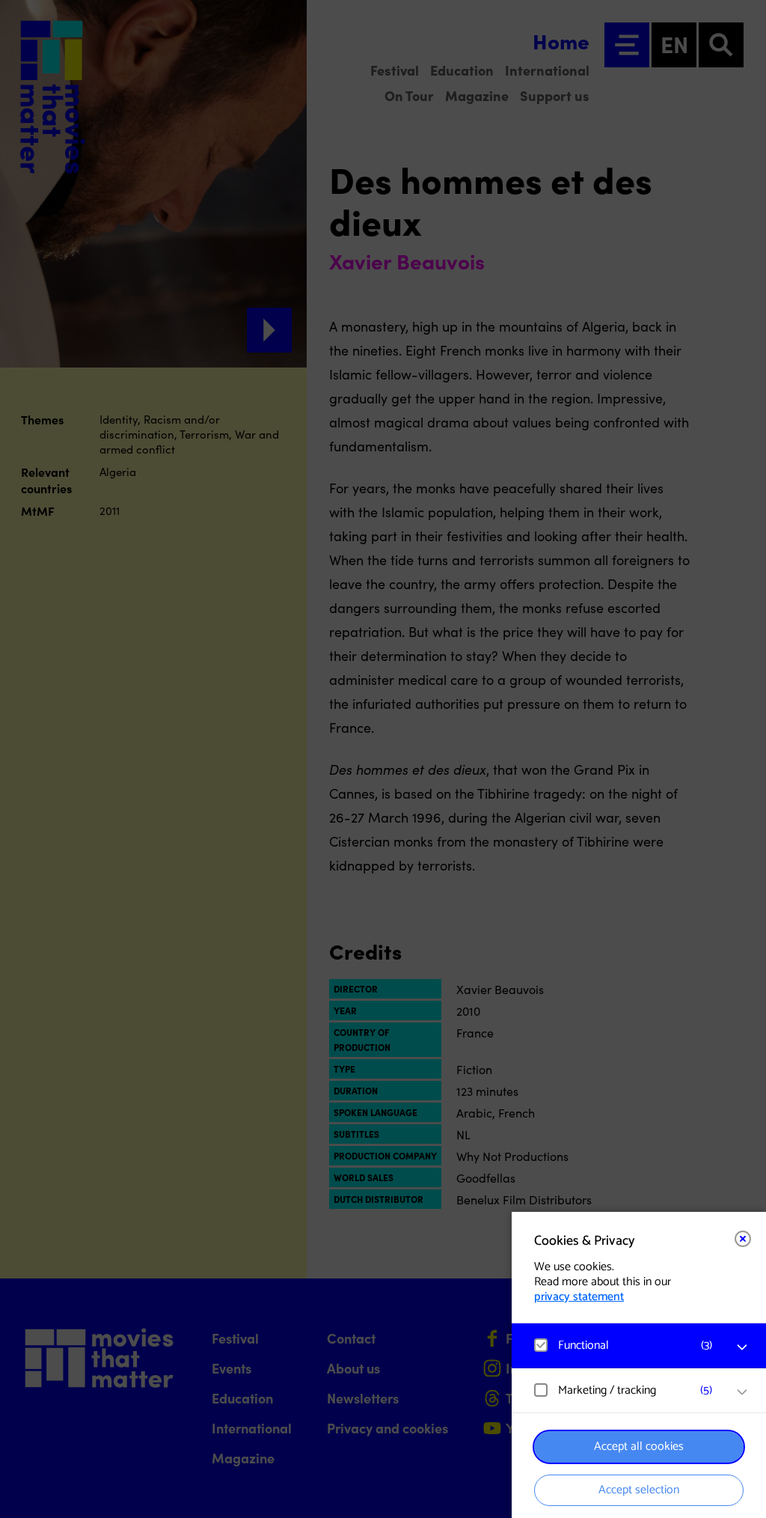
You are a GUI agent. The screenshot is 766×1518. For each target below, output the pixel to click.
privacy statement (579, 1297)
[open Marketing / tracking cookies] (742, 1392)
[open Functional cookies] (742, 1347)
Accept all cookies (639, 1446)
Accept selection (638, 1490)
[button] (624, 1345)
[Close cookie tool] (743, 1239)
